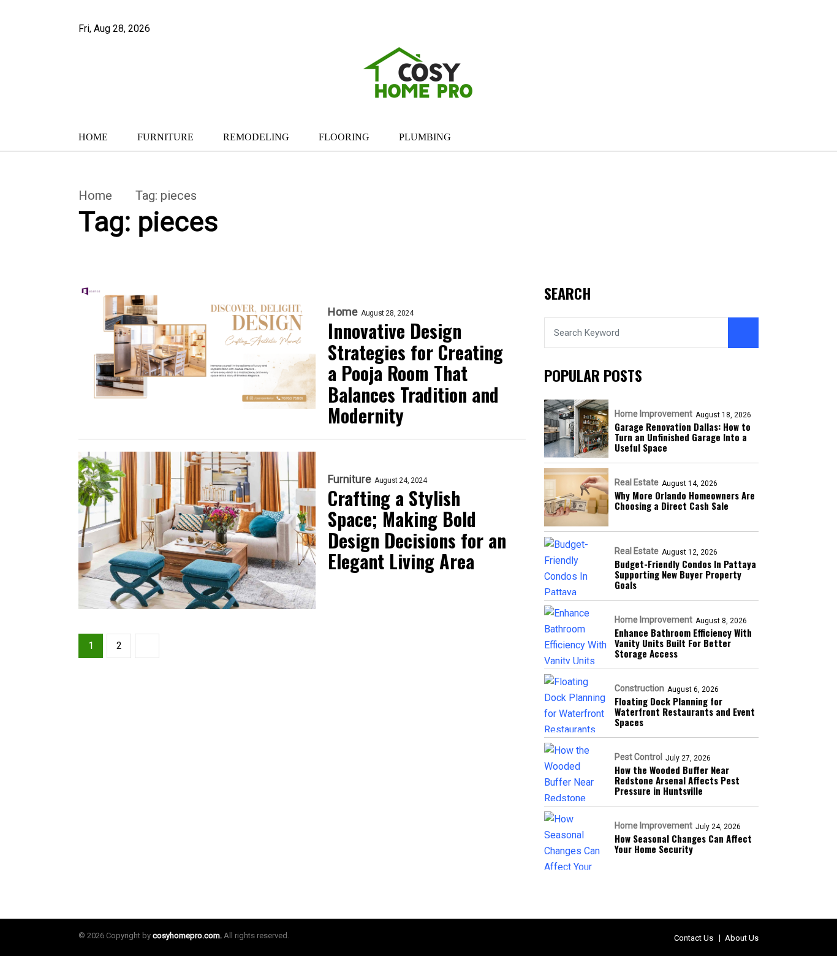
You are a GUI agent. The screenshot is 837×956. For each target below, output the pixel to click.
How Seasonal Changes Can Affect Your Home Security (683, 844)
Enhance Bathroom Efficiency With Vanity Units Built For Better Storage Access (683, 643)
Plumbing (425, 137)
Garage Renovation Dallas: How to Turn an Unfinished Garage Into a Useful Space (683, 437)
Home (93, 137)
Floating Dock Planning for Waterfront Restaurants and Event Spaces (685, 712)
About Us (742, 938)
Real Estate (637, 482)
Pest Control (638, 757)
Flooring (344, 137)
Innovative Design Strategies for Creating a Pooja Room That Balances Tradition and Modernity (415, 374)
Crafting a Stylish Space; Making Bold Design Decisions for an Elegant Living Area (417, 530)
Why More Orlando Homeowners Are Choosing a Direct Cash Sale (685, 501)
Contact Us (693, 938)
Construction (639, 688)
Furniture (165, 137)
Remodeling (256, 137)
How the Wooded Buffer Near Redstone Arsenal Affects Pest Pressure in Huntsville (677, 781)
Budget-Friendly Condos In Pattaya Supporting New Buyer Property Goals (685, 575)
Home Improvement (653, 413)
